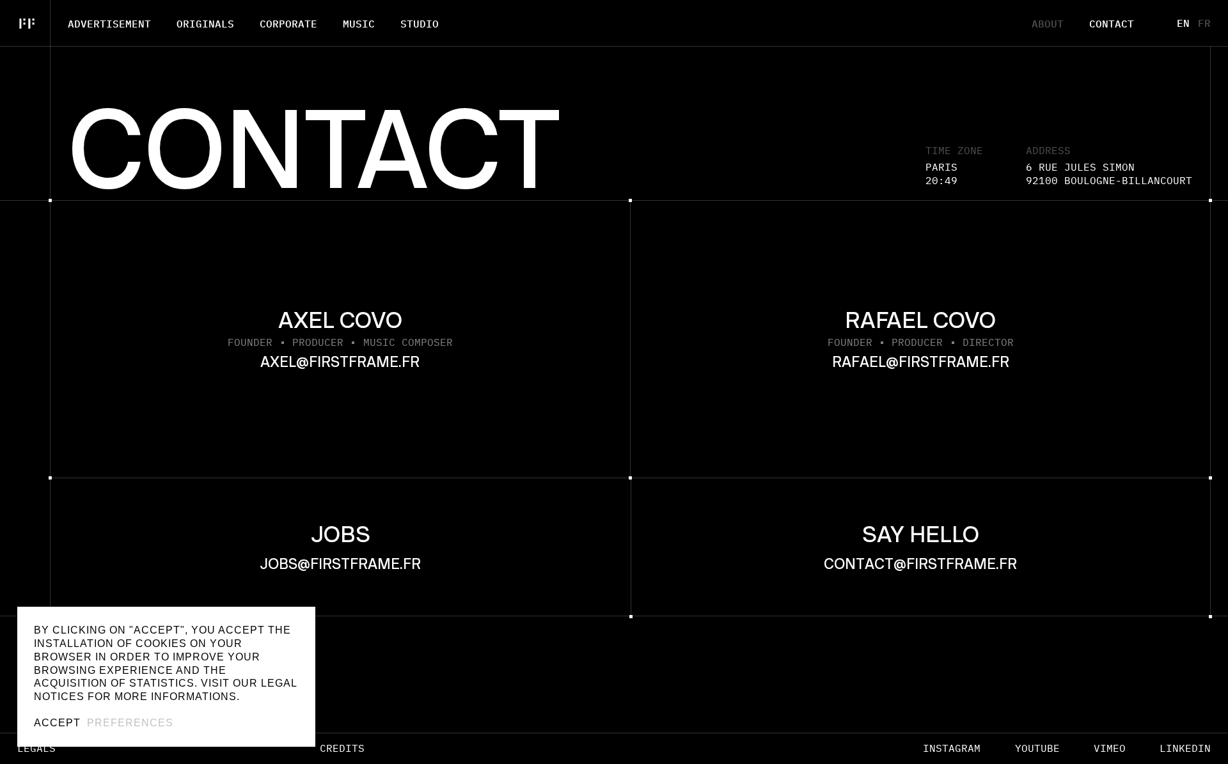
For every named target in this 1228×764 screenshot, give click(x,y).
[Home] (25, 23)
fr (1204, 23)
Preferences (130, 722)
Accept (57, 722)
